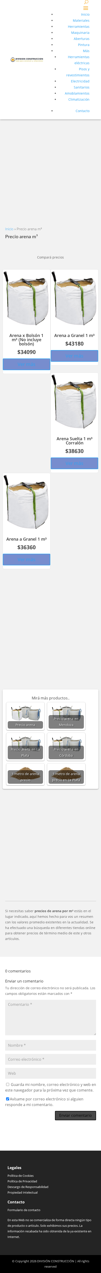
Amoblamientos (77, 93)
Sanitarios (81, 87)
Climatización (78, 99)
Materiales (81, 20)
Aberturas (81, 38)
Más (86, 51)
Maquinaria (80, 32)
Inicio (85, 14)
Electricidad (80, 81)
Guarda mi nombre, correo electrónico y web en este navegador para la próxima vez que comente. (50, 1087)
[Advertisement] (50, 169)
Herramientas (78, 26)
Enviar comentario (75, 1115)
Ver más (26, 364)
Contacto (82, 111)
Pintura (83, 45)
